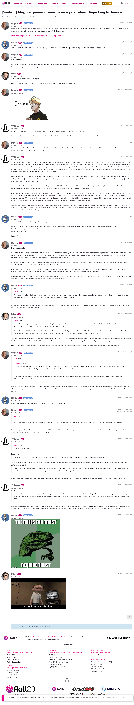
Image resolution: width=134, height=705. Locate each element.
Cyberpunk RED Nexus (57, 667)
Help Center (67, 637)
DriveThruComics (13, 670)
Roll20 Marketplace (13, 660)
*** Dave (15, 126)
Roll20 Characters (13, 657)
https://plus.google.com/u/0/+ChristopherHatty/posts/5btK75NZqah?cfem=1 (37, 36)
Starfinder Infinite (97, 666)
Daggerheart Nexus (55, 657)
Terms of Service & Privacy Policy (42, 637)
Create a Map (95, 655)
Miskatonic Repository (98, 669)
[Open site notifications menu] (122, 3)
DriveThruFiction (12, 672)
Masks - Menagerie (7, 17)
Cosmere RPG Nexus (56, 664)
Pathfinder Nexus (55, 655)
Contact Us (60, 637)
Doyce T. (17, 291)
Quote (21, 26)
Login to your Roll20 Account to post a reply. (34, 626)
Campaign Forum (20, 17)
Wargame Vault (12, 677)
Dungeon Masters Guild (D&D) (101, 662)
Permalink (14, 26)
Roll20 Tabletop (12, 655)
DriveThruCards (12, 675)
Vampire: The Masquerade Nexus (60, 660)
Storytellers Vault (97, 671)
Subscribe (108, 3)
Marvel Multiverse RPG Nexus (59, 662)
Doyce (14, 23)
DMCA (54, 637)
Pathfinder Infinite (97, 664)
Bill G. (14, 42)
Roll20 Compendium (14, 662)
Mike (14, 73)
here (79, 699)
